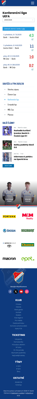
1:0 (31, 57)
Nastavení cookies (17, 393)
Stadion (18, 315)
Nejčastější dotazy (18, 355)
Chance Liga (12, 94)
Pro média (18, 320)
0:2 (31, 66)
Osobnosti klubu (18, 323)
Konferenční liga (13, 99)
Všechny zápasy (13, 89)
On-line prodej (18, 350)
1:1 (32, 46)
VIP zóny (18, 347)
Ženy (18, 371)
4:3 (31, 35)
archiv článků (8, 166)
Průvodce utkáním (18, 345)
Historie (18, 307)
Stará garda (18, 310)
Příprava (10, 114)
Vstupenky (18, 339)
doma (13, 29)
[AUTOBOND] (9, 245)
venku (19, 29)
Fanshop (19, 385)
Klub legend (18, 318)
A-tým (18, 366)
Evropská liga (12, 104)
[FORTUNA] (9, 217)
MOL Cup (11, 109)
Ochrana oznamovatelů (18, 326)
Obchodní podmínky (18, 353)
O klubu (18, 304)
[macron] (9, 259)
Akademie (18, 382)
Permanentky (18, 342)
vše (23, 29)
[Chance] (28, 245)
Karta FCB (18, 329)
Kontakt (18, 312)
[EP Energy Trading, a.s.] (28, 259)
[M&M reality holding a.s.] (28, 217)
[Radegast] (28, 231)
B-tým (18, 369)
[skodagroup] (9, 231)
